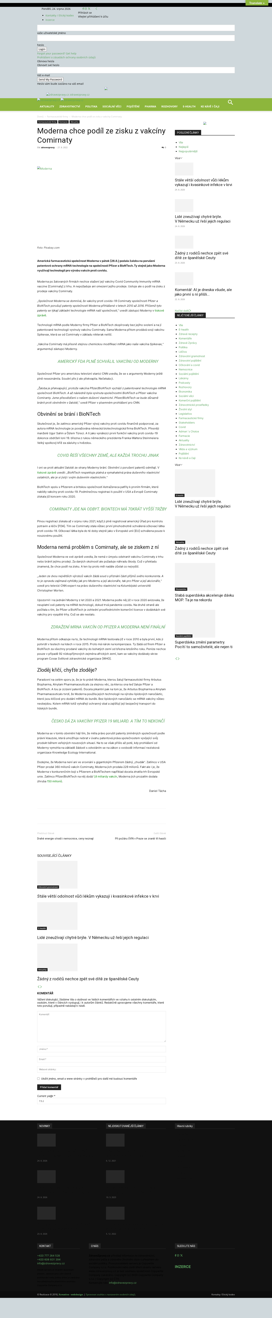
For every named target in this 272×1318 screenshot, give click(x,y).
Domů (40, 116)
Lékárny (184, 378)
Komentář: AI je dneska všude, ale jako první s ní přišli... (203, 292)
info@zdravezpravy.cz (51, 1263)
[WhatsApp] (88, 155)
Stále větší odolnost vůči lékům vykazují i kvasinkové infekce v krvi (98, 896)
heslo (40, 45)
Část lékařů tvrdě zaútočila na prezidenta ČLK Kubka (131, 1153)
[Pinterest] (80, 155)
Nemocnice (185, 369)
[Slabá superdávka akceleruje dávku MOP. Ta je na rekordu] (205, 577)
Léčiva (183, 351)
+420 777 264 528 (48, 1255)
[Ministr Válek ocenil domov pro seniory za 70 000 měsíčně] (136, 1176)
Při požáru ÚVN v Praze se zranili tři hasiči (140, 838)
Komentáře (185, 338)
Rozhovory (169, 106)
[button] (230, 103)
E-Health (189, 106)
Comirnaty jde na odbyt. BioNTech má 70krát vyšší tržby (108, 509)
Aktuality (47, 106)
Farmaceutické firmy (57, 116)
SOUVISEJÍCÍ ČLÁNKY (54, 856)
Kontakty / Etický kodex (60, 15)
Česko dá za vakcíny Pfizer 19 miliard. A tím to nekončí (108, 721)
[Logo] (49, 100)
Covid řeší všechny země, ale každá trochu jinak (108, 455)
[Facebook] (84, 9)
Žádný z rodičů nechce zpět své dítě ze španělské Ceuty (88, 979)
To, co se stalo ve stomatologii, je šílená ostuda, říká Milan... (134, 1226)
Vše (181, 142)
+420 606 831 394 (49, 1259)
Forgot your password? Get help (56, 53)
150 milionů (54, 781)
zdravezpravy (48, 147)
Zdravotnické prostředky (194, 404)
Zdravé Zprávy (188, 342)
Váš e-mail (43, 75)
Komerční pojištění (190, 400)
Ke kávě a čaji (187, 458)
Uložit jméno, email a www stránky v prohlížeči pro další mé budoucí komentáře (89, 1078)
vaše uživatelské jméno (51, 33)
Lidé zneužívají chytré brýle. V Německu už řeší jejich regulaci (93, 937)
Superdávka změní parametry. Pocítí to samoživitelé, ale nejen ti (203, 644)
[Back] (96, 9)
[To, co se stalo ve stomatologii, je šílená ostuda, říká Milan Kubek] (136, 1213)
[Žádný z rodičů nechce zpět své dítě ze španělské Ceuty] (101, 957)
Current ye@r (46, 1095)
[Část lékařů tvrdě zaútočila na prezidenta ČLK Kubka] (136, 1140)
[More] (106, 155)
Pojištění (133, 106)
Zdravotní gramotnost (48, 887)
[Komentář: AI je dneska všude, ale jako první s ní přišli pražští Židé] (205, 278)
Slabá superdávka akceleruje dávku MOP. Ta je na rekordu (204, 597)
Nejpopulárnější (188, 151)
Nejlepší (183, 146)
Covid (182, 427)
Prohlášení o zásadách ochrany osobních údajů (66, 57)
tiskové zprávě (46, 472)
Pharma (150, 106)
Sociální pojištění (189, 373)
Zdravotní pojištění (190, 360)
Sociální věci (112, 106)
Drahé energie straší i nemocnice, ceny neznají (65, 838)
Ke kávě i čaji (210, 106)
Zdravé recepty (188, 333)
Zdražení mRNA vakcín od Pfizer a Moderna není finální (108, 627)
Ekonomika (185, 391)
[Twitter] (89, 9)
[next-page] (41, 986)
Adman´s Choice (189, 431)
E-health (42, 928)
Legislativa (185, 413)
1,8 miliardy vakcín (105, 776)
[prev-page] (38, 986)
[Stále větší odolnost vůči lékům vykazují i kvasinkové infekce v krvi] (101, 875)
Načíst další (182, 310)
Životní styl (185, 409)
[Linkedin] (97, 155)
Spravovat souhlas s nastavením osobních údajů (110, 1294)
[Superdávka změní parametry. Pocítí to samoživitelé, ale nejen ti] (205, 624)
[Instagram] (86, 9)
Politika (91, 106)
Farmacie (63, 122)
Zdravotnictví (69, 106)
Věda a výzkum (188, 449)
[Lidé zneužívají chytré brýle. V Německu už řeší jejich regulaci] (101, 916)
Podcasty (184, 382)
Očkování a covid (189, 365)
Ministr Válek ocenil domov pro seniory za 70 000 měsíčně (132, 1190)
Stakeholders (187, 422)
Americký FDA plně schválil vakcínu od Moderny (108, 361)
